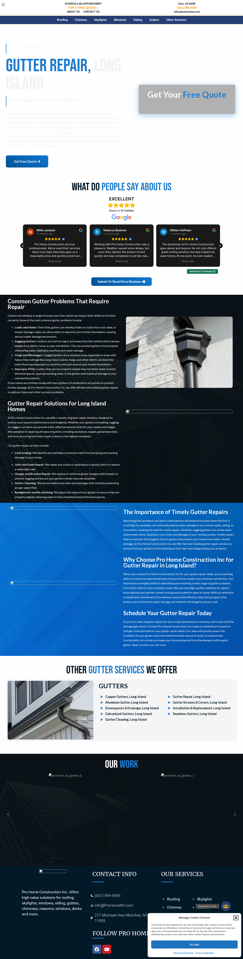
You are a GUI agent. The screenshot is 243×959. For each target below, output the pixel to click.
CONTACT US (91, 11)
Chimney (81, 19)
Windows (120, 19)
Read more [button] (55, 261)
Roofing (62, 19)
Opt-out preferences (183, 952)
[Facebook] (97, 949)
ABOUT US (73, 11)
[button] (236, 917)
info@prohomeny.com (187, 11)
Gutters (154, 19)
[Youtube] (106, 949)
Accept (194, 944)
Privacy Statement (204, 952)
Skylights (100, 19)
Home (13, 47)
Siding (137, 19)
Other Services (176, 19)
